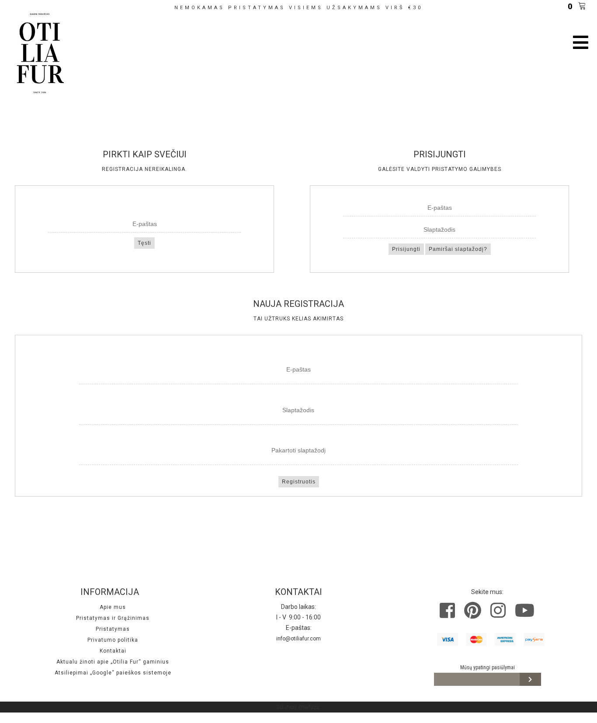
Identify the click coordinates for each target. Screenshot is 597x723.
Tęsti (144, 243)
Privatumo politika (112, 640)
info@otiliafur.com (298, 639)
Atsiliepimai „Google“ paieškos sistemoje (113, 673)
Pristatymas (113, 629)
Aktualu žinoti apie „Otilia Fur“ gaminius (112, 662)
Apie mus (113, 607)
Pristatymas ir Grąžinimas (112, 618)
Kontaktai (113, 651)
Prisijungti (406, 249)
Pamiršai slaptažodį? (458, 249)
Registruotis (299, 482)
